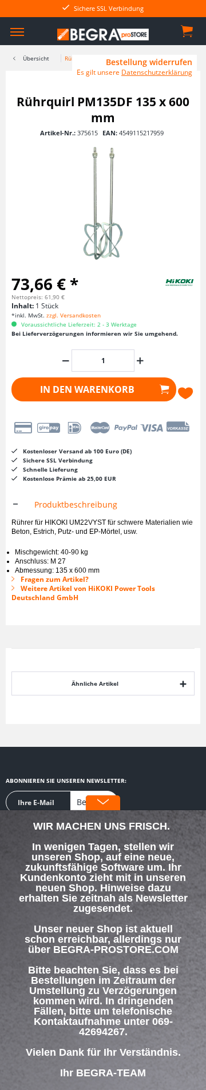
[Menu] (17, 31)
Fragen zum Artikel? (54, 579)
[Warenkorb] (187, 30)
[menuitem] (17, 31)
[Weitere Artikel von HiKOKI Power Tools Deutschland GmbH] (166, 282)
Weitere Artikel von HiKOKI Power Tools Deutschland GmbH (83, 593)
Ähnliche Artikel (95, 683)
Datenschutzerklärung (156, 72)
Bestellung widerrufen (149, 62)
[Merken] (186, 393)
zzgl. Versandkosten (73, 315)
